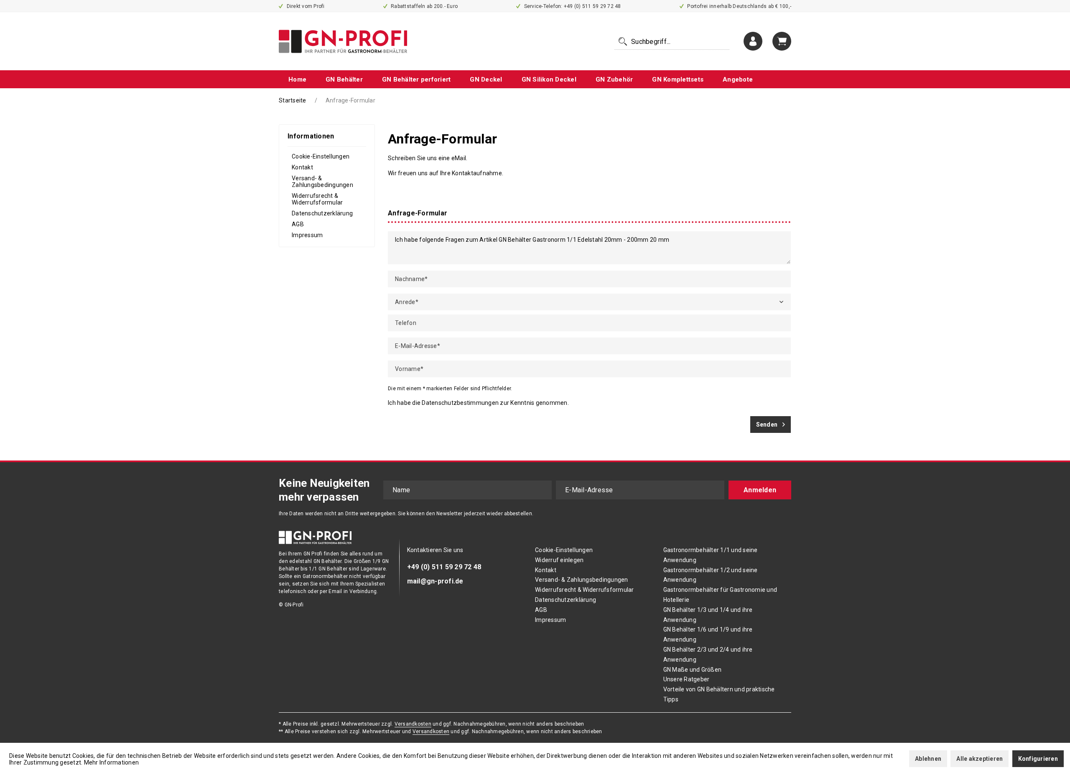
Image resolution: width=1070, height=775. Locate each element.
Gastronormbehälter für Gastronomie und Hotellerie (720, 594)
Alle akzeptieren (979, 758)
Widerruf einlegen (559, 560)
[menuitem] (671, 41)
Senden (767, 424)
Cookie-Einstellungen (320, 156)
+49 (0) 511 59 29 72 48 (444, 567)
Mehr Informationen (111, 762)
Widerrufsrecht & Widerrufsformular (317, 199)
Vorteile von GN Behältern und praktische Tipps (719, 694)
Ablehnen (928, 758)
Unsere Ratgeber (686, 679)
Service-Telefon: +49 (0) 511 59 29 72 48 (571, 6)
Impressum (307, 235)
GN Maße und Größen (692, 669)
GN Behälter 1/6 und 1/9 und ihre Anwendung (708, 634)
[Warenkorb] (781, 41)
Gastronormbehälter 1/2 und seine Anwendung (710, 575)
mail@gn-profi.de (435, 581)
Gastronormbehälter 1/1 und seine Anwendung (710, 555)
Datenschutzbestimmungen (460, 402)
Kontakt (302, 167)
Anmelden (760, 490)
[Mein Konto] (753, 41)
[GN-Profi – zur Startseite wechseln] (343, 41)
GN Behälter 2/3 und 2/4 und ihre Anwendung (708, 654)
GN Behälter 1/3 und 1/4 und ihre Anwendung (708, 614)
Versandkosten (413, 724)
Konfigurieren (1038, 758)
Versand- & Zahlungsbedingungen (322, 181)
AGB (298, 224)
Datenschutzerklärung (322, 213)
